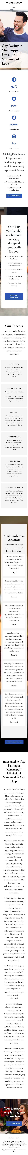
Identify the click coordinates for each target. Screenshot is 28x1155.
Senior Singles (18, 1143)
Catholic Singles (8, 1141)
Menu (14, 7)
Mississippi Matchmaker (14, 2)
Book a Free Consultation (14, 296)
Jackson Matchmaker (14, 1147)
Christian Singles (19, 1141)
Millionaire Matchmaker (18, 1145)
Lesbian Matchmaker (16, 1144)
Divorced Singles (8, 1143)
